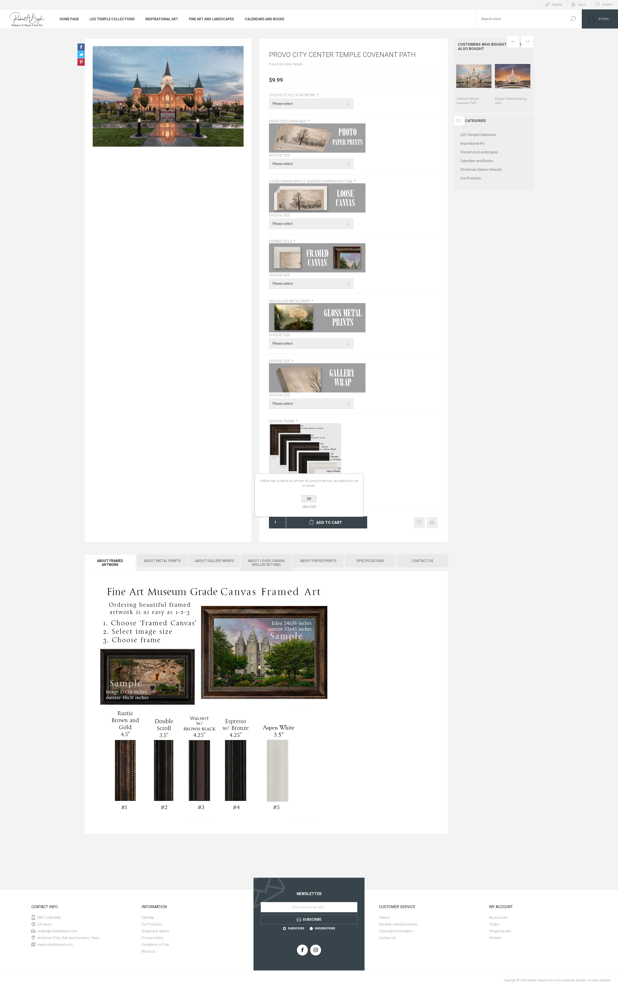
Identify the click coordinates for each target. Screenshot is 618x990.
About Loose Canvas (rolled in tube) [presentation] (266, 563)
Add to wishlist (419, 522)
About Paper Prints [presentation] (318, 561)
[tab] (110, 562)
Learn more (309, 506)
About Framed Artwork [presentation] (110, 563)
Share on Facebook (81, 47)
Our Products (470, 178)
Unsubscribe (325, 928)
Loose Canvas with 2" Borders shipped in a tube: (311, 181)
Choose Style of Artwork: (293, 95)
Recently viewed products (398, 924)
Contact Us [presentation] (422, 561)
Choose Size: (280, 361)
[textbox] (520, 18)
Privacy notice (152, 938)
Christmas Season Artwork (481, 169)
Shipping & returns (155, 931)
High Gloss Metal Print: (290, 301)
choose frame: (282, 421)
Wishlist (495, 938)
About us (148, 951)
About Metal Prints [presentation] (162, 561)
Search (573, 18)
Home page (69, 19)
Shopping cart (500, 931)
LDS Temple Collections (112, 19)
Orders (494, 924)
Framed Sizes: (281, 241)
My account (498, 917)
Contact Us (387, 938)
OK (309, 499)
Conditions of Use (155, 945)
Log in (582, 4)
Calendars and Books (264, 19)
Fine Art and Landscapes (211, 19)
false (81, 54)
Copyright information (396, 931)
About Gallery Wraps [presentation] (214, 561)
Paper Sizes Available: (288, 121)
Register (557, 4)
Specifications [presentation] (370, 561)
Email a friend (432, 522)
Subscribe (296, 928)
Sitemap (147, 917)
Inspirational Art (161, 19)
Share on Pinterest (81, 62)
